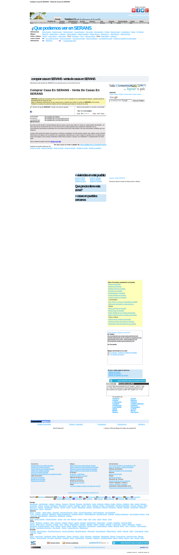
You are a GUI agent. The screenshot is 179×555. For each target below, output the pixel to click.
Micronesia (91, 531)
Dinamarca (54, 506)
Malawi (74, 526)
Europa (82, 21)
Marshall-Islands (80, 531)
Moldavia (143, 507)
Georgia (40, 507)
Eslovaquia (62, 506)
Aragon (133, 398)
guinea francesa (73, 528)
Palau (131, 531)
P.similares (75, 36)
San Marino (87, 504)
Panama (121, 499)
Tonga (39, 533)
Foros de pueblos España (39, 472)
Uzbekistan (96, 536)
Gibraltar (126, 507)
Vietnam (32, 538)
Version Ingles (55, 543)
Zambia (138, 524)
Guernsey (48, 509)
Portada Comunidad (44, 424)
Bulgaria (143, 504)
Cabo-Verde (101, 523)
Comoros (133, 526)
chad (52, 523)
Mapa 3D (45, 34)
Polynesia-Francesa (54, 531)
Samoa (137, 538)
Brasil (44, 512)
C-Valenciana (117, 402)
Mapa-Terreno (94, 34)
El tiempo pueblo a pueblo (78, 476)
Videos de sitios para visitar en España (121, 321)
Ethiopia (108, 524)
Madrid (114, 410)
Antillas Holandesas (63, 514)
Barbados (52, 514)
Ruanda (83, 523)
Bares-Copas (115, 32)
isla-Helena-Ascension (43, 528)
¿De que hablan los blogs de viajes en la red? (85, 486)
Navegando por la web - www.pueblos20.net (122, 339)
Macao (121, 538)
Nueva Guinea (42, 531)
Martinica (34, 516)
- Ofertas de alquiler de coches (118, 375)
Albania (107, 504)
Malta (145, 506)
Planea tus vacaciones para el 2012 (121, 488)
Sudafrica (117, 523)
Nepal (72, 538)
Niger (52, 526)
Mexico (59, 497)
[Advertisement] (89, 59)
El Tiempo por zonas (117, 354)
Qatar (31, 519)
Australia (33, 531)
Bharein (73, 519)
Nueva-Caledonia (68, 531)
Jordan (60, 519)
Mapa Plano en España (116, 311)
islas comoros (141, 526)
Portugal (72, 504)
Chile (67, 497)
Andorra (139, 506)
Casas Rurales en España (117, 295)
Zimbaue (89, 524)
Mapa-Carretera (83, 34)
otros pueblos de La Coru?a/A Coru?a (93, 145)
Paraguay (89, 499)
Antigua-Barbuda (89, 514)
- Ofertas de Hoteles (114, 374)
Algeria (70, 523)
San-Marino (97, 507)
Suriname (56, 512)
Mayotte (32, 528)
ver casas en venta (52, 38)
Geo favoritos (98, 32)
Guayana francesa (66, 512)
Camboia (66, 538)
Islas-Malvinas (42, 516)
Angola (32, 523)
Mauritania (33, 526)
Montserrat (61, 516)
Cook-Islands (139, 531)
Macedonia (81, 507)
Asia (101, 21)
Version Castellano (72, 543)
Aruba (76, 512)
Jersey (41, 509)
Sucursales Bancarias (140, 23)
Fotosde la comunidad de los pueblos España (46, 474)
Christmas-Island (106, 538)
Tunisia (64, 528)
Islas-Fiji (33, 533)
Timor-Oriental (41, 538)
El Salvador (132, 499)
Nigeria (58, 526)
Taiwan (69, 536)
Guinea (76, 523)
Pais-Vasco (134, 412)
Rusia (68, 507)
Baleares (134, 400)
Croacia (46, 506)
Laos (131, 538)
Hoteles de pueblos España (40, 467)
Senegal (58, 523)
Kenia (64, 526)
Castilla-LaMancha (137, 404)
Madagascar (84, 528)
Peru (83, 497)
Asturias (115, 400)
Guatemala (110, 499)
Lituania (51, 504)
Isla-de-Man (134, 507)
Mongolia (88, 536)
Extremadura (135, 407)
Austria (113, 504)
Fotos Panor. (52, 36)
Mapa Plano (54, 34)
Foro (81, 36)
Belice (49, 512)
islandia (119, 507)
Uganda (55, 524)
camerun (46, 523)
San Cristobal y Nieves (137, 514)
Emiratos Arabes (51, 519)
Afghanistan (105, 536)
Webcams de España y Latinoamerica (121, 304)
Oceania (111, 21)
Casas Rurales (79, 32)
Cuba (109, 497)
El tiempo (68, 23)
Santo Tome (82, 526)
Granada (111, 514)
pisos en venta (58, 148)
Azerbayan (112, 507)
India (142, 538)
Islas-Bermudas (102, 514)
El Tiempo (140, 32)
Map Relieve (115, 34)
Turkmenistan (79, 538)
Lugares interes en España (117, 297)
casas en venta (35, 148)
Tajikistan (96, 538)
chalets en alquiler (95, 148)
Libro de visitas (90, 36)
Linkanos (113, 36)
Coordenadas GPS (69, 41)
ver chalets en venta (105, 38)
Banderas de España (38, 479)
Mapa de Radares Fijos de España (120, 471)
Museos (108, 23)
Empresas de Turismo (77, 483)
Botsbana (39, 523)
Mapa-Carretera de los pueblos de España (122, 315)
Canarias (134, 402)
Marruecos (131, 524)
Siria (89, 519)
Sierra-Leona (40, 524)
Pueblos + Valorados (76, 424)
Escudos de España (37, 477)
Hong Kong (39, 536)
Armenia (105, 507)
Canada (38, 512)
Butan (54, 536)
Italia (131, 504)
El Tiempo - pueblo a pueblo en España (123, 353)
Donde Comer (57, 32)
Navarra (115, 412)
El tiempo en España (115, 291)
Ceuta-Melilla (116, 407)
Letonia (74, 507)
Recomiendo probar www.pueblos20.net (121, 341)
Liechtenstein (43, 504)
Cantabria (115, 404)
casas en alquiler (65, 38)
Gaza (94, 519)
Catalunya (134, 405)
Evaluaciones (122, 424)
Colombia (75, 497)
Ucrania (133, 506)
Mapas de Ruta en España (117, 308)
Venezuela (91, 497)
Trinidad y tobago (77, 514)
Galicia (114, 409)
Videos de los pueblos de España (119, 319)
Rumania (79, 504)
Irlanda (137, 504)
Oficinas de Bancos (76, 479)
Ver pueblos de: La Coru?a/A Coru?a (57, 118)
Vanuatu (125, 531)
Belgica (119, 504)
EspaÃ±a (41, 497)
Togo (61, 524)
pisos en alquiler (91, 38)
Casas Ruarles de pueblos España (42, 469)
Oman (99, 519)
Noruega (65, 504)
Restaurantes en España (116, 293)
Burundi (116, 526)
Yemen (66, 524)
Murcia (133, 410)
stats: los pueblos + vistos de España (121, 467)
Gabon (96, 524)
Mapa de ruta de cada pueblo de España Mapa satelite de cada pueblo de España (83, 470)
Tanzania (49, 524)
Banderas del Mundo (38, 481)
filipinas (112, 536)
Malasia (140, 536)
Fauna (133, 32)
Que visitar (89, 32)
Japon (32, 536)
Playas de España (114, 284)
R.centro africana (43, 526)
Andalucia (115, 398)
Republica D (118, 497)
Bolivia (128, 497)
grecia (89, 506)
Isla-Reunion (91, 526)
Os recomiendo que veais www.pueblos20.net (123, 336)
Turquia (62, 507)
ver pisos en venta (79, 38)
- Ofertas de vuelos (114, 372)
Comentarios (102, 424)
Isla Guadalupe (110, 512)
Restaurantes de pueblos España (42, 465)
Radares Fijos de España (116, 289)
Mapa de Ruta (125, 34)
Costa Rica (136, 497)
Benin (122, 526)
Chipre (40, 506)
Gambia (102, 524)
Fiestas (107, 32)
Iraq (68, 519)
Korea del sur (121, 536)
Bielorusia (33, 507)
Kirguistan (88, 538)
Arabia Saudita (39, 519)
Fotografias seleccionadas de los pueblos (122, 324)
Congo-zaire (117, 524)
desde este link (56, 141)
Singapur (76, 536)
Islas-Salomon (100, 531)
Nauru (147, 531)
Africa (141, 21)
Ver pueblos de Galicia (52, 117)
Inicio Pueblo (46, 32)
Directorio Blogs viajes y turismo (119, 481)
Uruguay (100, 499)
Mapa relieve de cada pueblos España (83, 465)
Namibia (82, 524)
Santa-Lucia (53, 516)
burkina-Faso (91, 523)
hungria (101, 506)
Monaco (58, 504)
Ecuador (59, 499)
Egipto (69, 526)
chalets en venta (82, 148)
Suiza (94, 504)
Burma (115, 538)
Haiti (147, 514)
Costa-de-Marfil (126, 523)
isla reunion (56, 528)
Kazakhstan (34, 504)
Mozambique (74, 524)
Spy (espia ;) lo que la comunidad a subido (122, 302)
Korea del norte (132, 536)
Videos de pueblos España (40, 471)
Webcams (49, 41)
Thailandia (47, 536)
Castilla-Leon (117, 405)
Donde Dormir (68, 32)
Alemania (100, 504)
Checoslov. (33, 506)
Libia (127, 526)
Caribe (132, 21)
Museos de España (114, 286)
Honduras (68, 499)
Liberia (32, 524)
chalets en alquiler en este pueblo (125, 38)
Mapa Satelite (71, 34)
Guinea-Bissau (102, 526)
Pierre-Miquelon (98, 512)
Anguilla (69, 516)
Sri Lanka (50, 538)
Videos (44, 36)
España (62, 21)
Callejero (80, 23)
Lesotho (109, 523)
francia (83, 506)
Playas (114, 23)
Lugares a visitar (94, 23)
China (82, 536)
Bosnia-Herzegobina (123, 506)
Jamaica (38, 514)
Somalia (64, 523)
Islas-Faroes (34, 509)
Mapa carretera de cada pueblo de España (84, 467)
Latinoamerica (73, 21)
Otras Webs (105, 36)
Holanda (95, 506)
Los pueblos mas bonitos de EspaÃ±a (46, 23)
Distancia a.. (105, 34)
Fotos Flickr (62, 36)
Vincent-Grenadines (85, 512)
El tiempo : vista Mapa (77, 474)
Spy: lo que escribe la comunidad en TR (122, 465)
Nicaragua (78, 499)
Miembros (141, 424)
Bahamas (45, 514)
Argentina (102, 497)
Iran (65, 519)
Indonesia (58, 538)
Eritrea (110, 526)
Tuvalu (119, 531)
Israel (85, 519)
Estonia (70, 506)
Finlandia (77, 506)
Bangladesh (61, 536)
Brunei (105, 519)
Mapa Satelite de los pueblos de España (121, 313)
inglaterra (126, 504)
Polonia (56, 507)
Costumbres (125, 32)
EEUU (32, 512)
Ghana (124, 524)
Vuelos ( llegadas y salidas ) (118, 484)
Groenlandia (48, 507)
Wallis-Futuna (111, 531)
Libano (80, 519)
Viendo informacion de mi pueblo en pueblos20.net (124, 338)
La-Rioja (133, 409)
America (92, 21)
